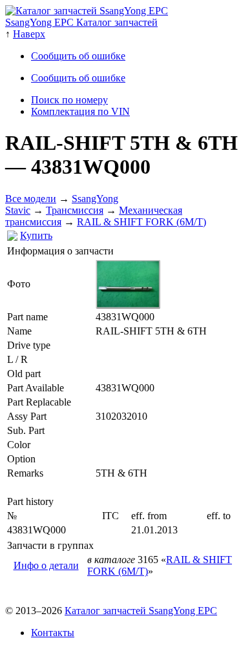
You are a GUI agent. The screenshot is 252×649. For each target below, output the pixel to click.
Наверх (29, 33)
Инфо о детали (46, 565)
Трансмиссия (74, 210)
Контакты (52, 632)
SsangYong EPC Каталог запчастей (81, 22)
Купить (36, 235)
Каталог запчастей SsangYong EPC (141, 610)
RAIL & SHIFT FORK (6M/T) (141, 221)
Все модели (30, 198)
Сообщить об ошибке (78, 55)
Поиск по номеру (69, 99)
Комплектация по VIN (80, 111)
